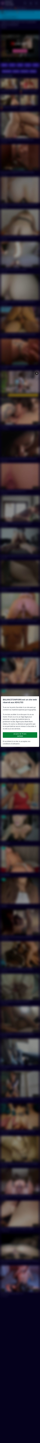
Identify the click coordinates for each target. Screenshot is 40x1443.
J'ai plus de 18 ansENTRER (20, 735)
